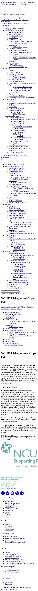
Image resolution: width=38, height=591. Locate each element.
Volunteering (9, 510)
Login (23, 14)
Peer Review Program (12, 572)
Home (3, 2)
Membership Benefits (12, 505)
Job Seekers (8, 582)
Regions (15, 2)
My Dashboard (9, 501)
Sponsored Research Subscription (15, 542)
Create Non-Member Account (10, 14)
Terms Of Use (12, 589)
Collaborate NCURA (12, 508)
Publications (13, 4)
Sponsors (22, 2)
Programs (8, 512)
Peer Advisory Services (12, 570)
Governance (9, 526)
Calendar (24, 4)
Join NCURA (9, 507)
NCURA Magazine (11, 536)
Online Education (10, 554)
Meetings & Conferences (13, 556)
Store (6, 540)
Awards (7, 514)
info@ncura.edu (11, 488)
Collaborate (4, 4)
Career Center (31, 2)
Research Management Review (15, 538)
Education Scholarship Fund (14, 559)
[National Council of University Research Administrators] (19, 21)
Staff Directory (9, 530)
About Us (9, 2)
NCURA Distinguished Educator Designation (19, 563)
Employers (8, 584)
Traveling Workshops (12, 558)
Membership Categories (12, 503)
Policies (7, 524)
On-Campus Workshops (12, 561)
